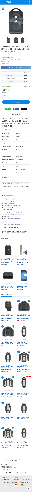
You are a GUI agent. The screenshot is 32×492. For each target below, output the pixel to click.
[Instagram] (22, 472)
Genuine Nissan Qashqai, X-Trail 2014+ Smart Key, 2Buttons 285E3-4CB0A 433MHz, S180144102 (7, 368)
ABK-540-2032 (24, 169)
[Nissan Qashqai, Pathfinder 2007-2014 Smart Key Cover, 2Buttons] (8, 250)
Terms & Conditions (26, 479)
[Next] (30, 21)
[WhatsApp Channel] (25, 472)
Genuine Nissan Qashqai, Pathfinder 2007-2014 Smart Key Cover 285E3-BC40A (7, 286)
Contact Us (5, 477)
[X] (14, 472)
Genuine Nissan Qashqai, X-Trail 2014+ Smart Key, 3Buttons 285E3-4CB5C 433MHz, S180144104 (7, 419)
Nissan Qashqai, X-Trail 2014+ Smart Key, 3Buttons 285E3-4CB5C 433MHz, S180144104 (23, 393)
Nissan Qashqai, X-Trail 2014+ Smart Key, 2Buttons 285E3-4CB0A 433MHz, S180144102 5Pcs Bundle (23, 368)
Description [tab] (16, 114)
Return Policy (6, 479)
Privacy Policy (16, 479)
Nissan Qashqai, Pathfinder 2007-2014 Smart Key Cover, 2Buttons (7, 261)
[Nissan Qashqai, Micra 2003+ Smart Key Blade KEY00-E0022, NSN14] (24, 250)
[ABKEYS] (8, 3)
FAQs (26, 477)
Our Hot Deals (10, 59)
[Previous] (2, 21)
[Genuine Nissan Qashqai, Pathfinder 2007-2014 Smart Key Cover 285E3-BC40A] (8, 275)
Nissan (7, 61)
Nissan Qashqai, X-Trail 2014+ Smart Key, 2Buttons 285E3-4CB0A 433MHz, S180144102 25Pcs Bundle (7, 393)
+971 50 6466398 (11, 461)
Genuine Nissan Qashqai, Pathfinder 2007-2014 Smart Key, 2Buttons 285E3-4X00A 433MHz (7, 317)
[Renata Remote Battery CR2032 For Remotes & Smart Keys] (24, 275)
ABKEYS (16, 482)
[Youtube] (10, 472)
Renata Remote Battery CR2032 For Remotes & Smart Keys (23, 286)
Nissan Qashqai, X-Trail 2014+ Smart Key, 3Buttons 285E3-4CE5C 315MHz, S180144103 (23, 444)
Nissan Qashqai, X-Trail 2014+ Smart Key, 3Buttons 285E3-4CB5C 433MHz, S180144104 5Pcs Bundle (7, 444)
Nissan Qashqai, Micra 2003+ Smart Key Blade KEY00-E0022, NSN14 (23, 261)
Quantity (4, 95)
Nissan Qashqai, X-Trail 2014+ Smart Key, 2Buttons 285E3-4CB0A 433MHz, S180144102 (23, 342)
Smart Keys (17, 59)
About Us (16, 477)
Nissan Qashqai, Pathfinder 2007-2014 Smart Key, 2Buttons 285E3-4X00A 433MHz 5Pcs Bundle (23, 317)
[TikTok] (18, 472)
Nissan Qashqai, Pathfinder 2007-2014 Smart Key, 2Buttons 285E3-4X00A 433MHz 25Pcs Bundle (7, 342)
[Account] (25, 2)
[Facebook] (6, 472)
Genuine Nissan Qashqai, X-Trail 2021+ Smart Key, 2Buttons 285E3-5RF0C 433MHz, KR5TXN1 (23, 419)
